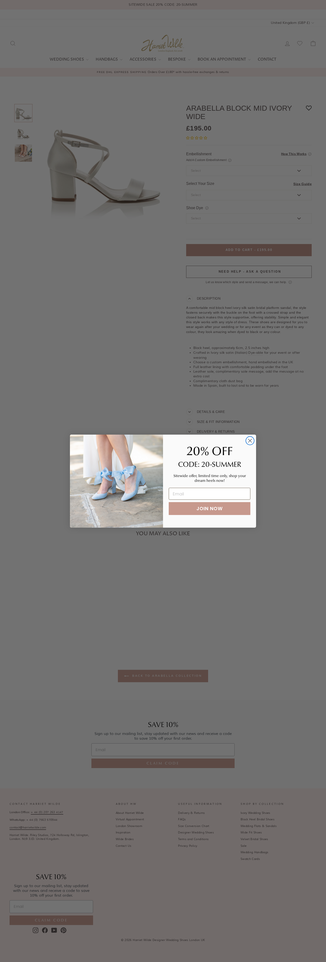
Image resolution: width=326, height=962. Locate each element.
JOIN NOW (209, 508)
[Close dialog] (250, 441)
